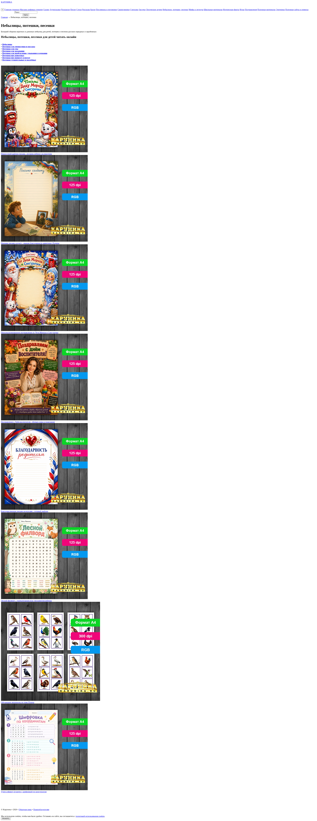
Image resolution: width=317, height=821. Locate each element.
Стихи (79, 10)
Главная (4, 17)
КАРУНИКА (6, 2)
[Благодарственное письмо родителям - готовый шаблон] (44, 509)
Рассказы (86, 10)
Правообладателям (41, 809)
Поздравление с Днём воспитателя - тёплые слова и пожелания (28, 422)
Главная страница (11, 10)
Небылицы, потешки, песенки (175, 10)
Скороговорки (124, 10)
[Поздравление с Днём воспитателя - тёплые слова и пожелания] (44, 420)
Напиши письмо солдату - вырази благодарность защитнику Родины (30, 243)
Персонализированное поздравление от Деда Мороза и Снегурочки (29, 332)
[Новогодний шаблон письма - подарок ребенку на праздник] (44, 152)
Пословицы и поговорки (106, 10)
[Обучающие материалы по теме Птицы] (50, 700)
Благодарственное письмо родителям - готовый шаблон (24, 511)
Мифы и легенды (196, 10)
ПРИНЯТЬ (6, 819)
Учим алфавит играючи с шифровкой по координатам (24, 792)
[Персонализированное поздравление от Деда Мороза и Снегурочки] (44, 330)
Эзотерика (280, 10)
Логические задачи (154, 10)
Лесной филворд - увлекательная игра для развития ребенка (26, 601)
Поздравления (251, 10)
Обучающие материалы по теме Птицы (17, 702)
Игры (242, 10)
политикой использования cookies (90, 816)
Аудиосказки (55, 10)
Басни (92, 10)
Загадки (142, 10)
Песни (73, 10)
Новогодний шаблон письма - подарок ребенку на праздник (26, 154)
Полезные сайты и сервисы (296, 10)
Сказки (46, 10)
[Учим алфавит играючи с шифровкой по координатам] (44, 789)
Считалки (134, 10)
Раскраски (65, 10)
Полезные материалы (266, 10)
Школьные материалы (213, 10)
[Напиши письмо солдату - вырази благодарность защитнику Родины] (44, 241)
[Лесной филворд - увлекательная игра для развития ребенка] (44, 598)
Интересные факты (231, 10)
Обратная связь (25, 809)
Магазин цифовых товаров (31, 10)
